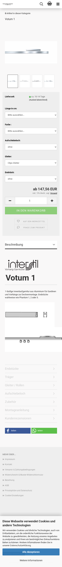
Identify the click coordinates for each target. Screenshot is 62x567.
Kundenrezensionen (18, 418)
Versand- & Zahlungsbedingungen (20, 470)
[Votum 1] (31, 48)
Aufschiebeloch (15, 393)
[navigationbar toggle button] (58, 4)
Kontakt (8, 464)
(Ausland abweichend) (38, 100)
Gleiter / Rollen (14, 385)
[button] (10, 200)
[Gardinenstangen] (6, 4)
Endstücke (12, 368)
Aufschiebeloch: (13, 140)
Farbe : (8, 124)
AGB (7, 485)
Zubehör (10, 401)
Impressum (10, 459)
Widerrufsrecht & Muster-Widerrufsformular (24, 475)
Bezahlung (9, 480)
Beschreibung (14, 244)
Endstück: (9, 172)
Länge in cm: (11, 108)
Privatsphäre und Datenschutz (18, 490)
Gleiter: (8, 156)
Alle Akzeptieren (31, 552)
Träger (9, 377)
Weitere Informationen (31, 560)
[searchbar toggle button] (41, 4)
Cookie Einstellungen (14, 495)
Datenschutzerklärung (20, 545)
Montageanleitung (17, 410)
